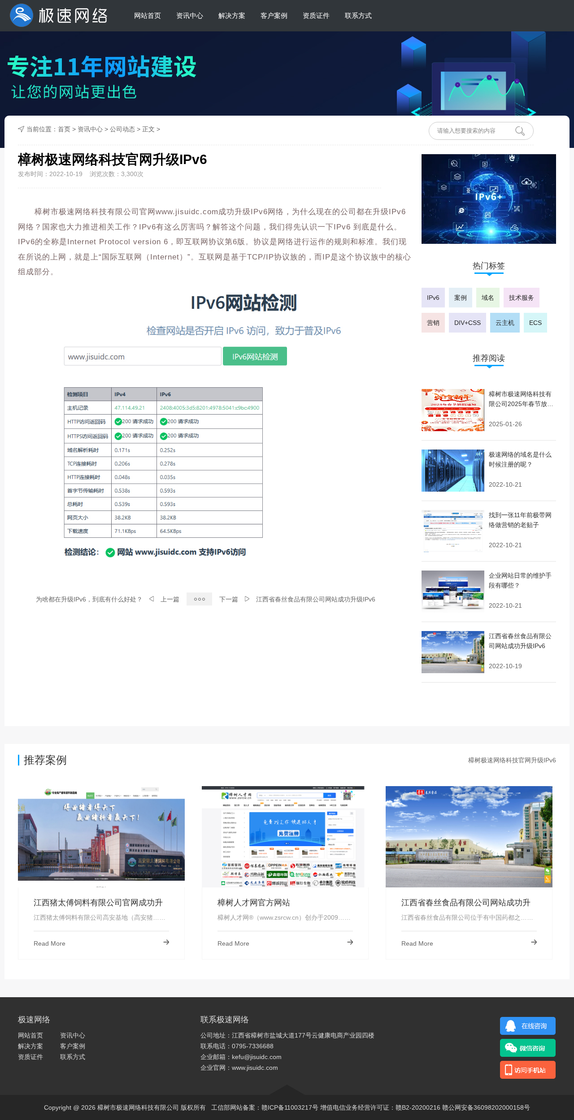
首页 (64, 129)
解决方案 (231, 15)
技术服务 (521, 297)
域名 (488, 297)
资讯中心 (189, 15)
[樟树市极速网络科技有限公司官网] (57, 15)
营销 (433, 322)
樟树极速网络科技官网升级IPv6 (512, 760)
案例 (460, 297)
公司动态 (122, 129)
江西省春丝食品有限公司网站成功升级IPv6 (315, 599)
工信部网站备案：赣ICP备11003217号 (264, 1107)
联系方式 (358, 15)
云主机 (505, 322)
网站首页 (147, 15)
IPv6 (433, 297)
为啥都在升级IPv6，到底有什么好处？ (89, 599)
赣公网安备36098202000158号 (486, 1107)
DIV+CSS (467, 322)
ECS (535, 322)
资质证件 (316, 15)
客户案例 (274, 15)
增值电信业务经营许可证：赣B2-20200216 (380, 1107)
